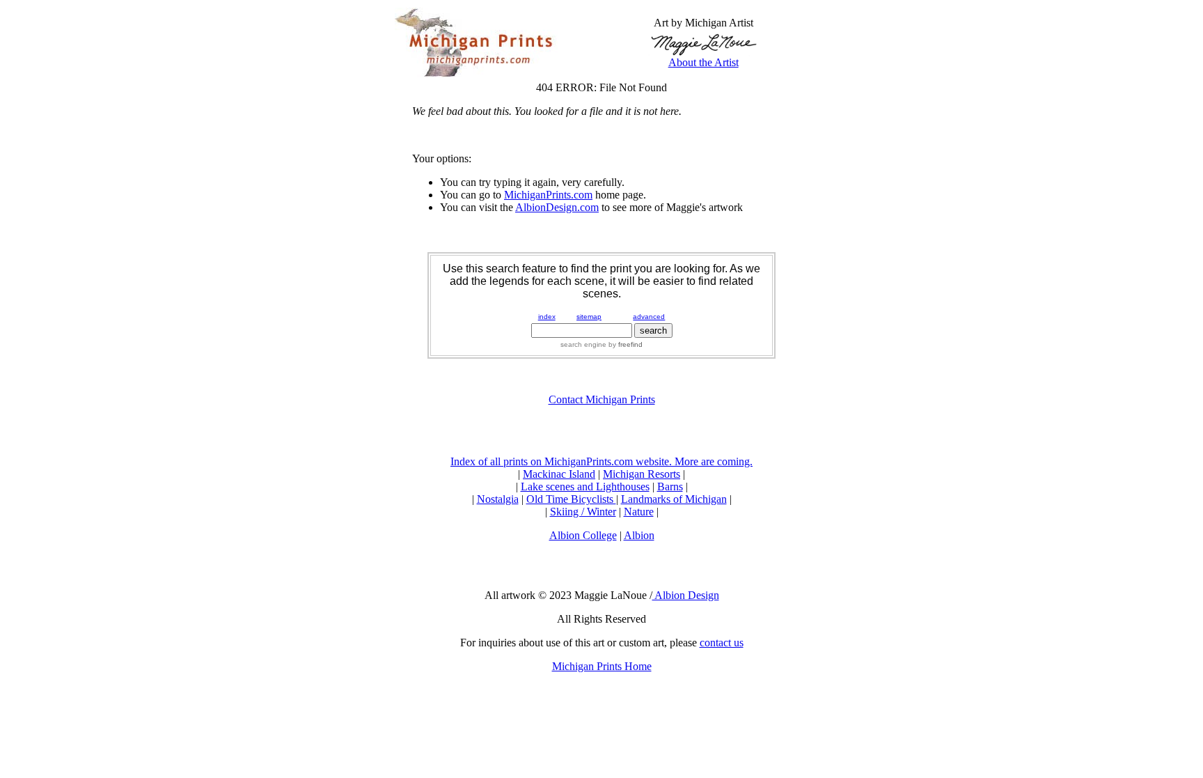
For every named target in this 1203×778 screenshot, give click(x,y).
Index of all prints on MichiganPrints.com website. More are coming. (601, 461)
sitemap (589, 316)
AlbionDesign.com (557, 207)
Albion (639, 535)
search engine (583, 344)
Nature (639, 512)
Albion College (583, 535)
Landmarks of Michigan (674, 499)
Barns (670, 486)
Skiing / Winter (583, 512)
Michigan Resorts (641, 474)
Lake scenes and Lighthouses (585, 486)
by (624, 344)
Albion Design (685, 595)
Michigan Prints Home (602, 666)
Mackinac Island (559, 474)
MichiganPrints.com (548, 195)
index (547, 316)
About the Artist (703, 62)
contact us (722, 642)
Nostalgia (498, 499)
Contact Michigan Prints (602, 399)
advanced (649, 316)
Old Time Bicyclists (571, 499)
